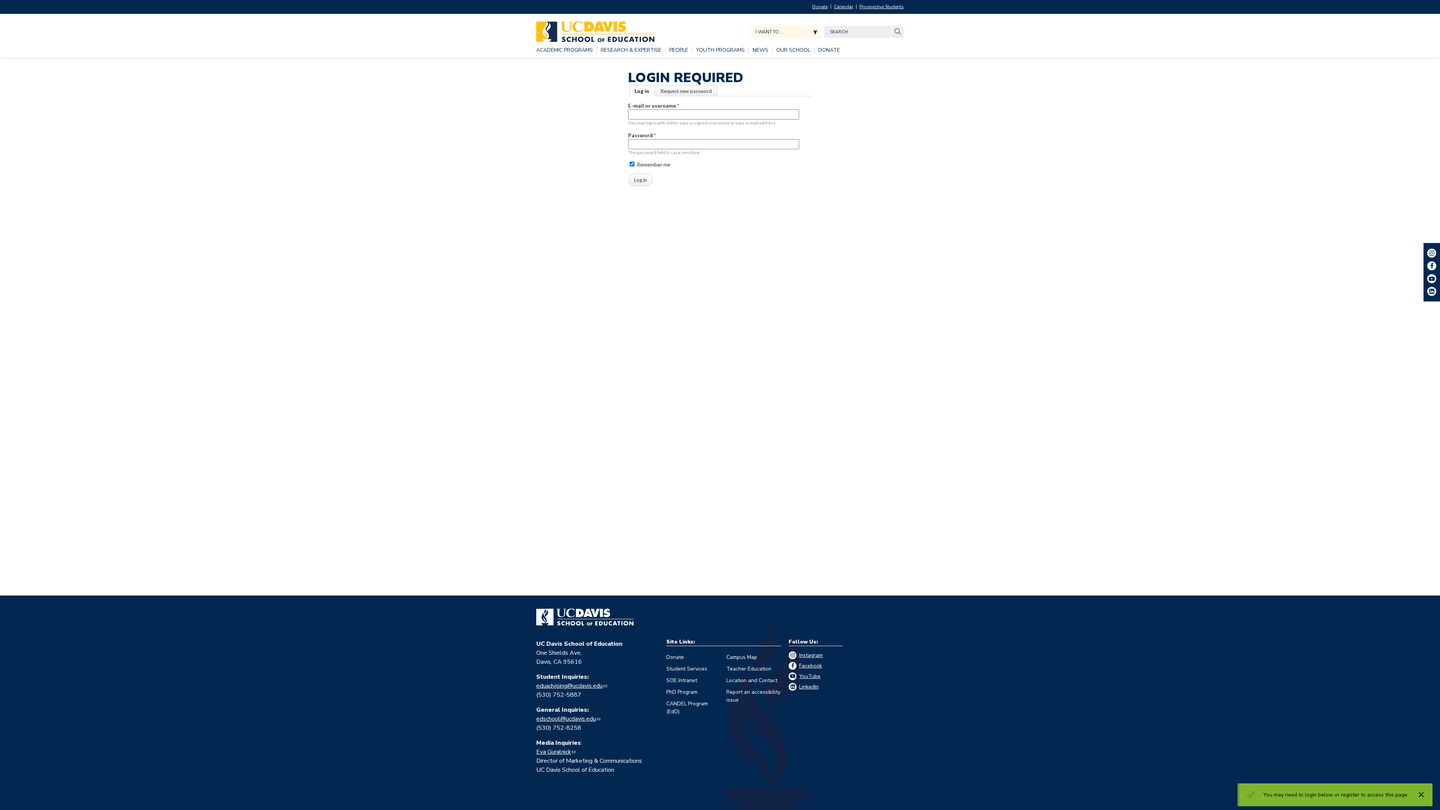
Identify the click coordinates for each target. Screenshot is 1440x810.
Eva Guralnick (553, 752)
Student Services (686, 668)
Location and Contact (751, 680)
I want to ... (769, 32)
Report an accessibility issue (753, 696)
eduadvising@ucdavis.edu (569, 686)
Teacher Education (748, 668)
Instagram (811, 655)
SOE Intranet (681, 680)
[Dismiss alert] (1421, 794)
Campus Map (741, 657)
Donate (820, 6)
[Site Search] (898, 32)
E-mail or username (653, 105)
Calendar (843, 6)
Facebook (810, 665)
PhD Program (682, 692)
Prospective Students (882, 6)
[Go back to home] (585, 617)
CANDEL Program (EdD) (687, 707)
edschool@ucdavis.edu (566, 719)
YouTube (809, 676)
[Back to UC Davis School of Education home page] (595, 30)
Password (642, 135)
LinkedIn (809, 686)
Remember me (653, 164)
